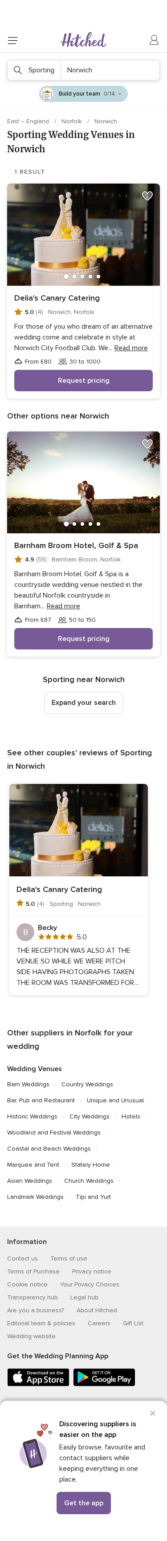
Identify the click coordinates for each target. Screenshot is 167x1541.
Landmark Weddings (35, 1197)
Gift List (133, 1323)
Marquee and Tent (33, 1164)
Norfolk (72, 121)
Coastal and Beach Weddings (49, 1148)
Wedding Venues (34, 1068)
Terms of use (68, 1258)
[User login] (154, 40)
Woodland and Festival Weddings (54, 1132)
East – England (29, 121)
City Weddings (89, 1116)
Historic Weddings (32, 1116)
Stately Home (90, 1164)
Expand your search (84, 702)
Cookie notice (27, 1284)
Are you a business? (35, 1310)
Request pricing (84, 380)
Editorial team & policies (41, 1323)
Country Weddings (87, 1084)
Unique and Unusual (115, 1100)
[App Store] (38, 1384)
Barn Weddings (28, 1084)
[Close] (153, 1413)
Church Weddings (89, 1181)
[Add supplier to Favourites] (147, 196)
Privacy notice (91, 1271)
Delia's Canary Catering (57, 298)
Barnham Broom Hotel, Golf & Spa (76, 545)
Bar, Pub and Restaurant (41, 1100)
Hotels (131, 1116)
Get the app (83, 1503)
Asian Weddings (29, 1181)
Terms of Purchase (33, 1271)
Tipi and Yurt (93, 1197)
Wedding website (31, 1336)
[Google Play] (104, 1384)
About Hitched (97, 1310)
